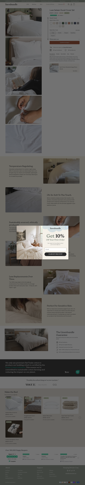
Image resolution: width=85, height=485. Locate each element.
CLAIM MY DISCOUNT (55, 254)
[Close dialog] (67, 227)
